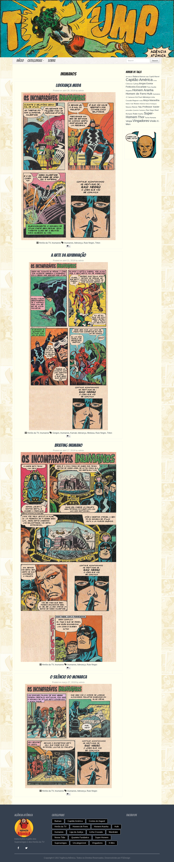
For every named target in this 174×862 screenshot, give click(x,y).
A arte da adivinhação (68, 255)
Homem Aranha (142, 90)
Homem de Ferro (136, 93)
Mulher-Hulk (129, 104)
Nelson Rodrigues (151, 104)
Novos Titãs (137, 107)
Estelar (149, 83)
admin (81, 90)
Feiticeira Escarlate (136, 86)
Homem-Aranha (101, 826)
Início (20, 61)
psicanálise (129, 110)
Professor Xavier (150, 107)
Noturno (128, 107)
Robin (135, 114)
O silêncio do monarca (68, 677)
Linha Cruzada (96, 832)
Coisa (155, 80)
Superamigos (61, 843)
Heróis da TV (45, 243)
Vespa (129, 121)
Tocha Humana (150, 118)
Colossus (129, 84)
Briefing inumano (68, 445)
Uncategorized (79, 843)
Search (155, 61)
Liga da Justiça (76, 832)
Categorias (35, 61)
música (142, 104)
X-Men (112, 843)
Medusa (91, 433)
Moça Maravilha (151, 100)
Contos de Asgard (97, 821)
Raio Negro (89, 243)
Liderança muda (68, 85)
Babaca (136, 76)
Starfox (140, 114)
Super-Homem (101, 837)
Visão (153, 120)
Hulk (149, 93)
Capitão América (139, 80)
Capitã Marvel (154, 77)
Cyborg (135, 84)
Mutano (136, 104)
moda (141, 100)
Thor (141, 117)
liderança (78, 243)
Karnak (73, 433)
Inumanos (56, 243)
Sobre (51, 61)
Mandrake (113, 832)
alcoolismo (129, 76)
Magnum (135, 100)
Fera (148, 87)
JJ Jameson (130, 97)
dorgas (142, 83)
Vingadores (141, 120)
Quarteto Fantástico (139, 110)
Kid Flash (138, 97)
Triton (97, 243)
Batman (142, 77)
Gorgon (56, 433)
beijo (147, 76)
